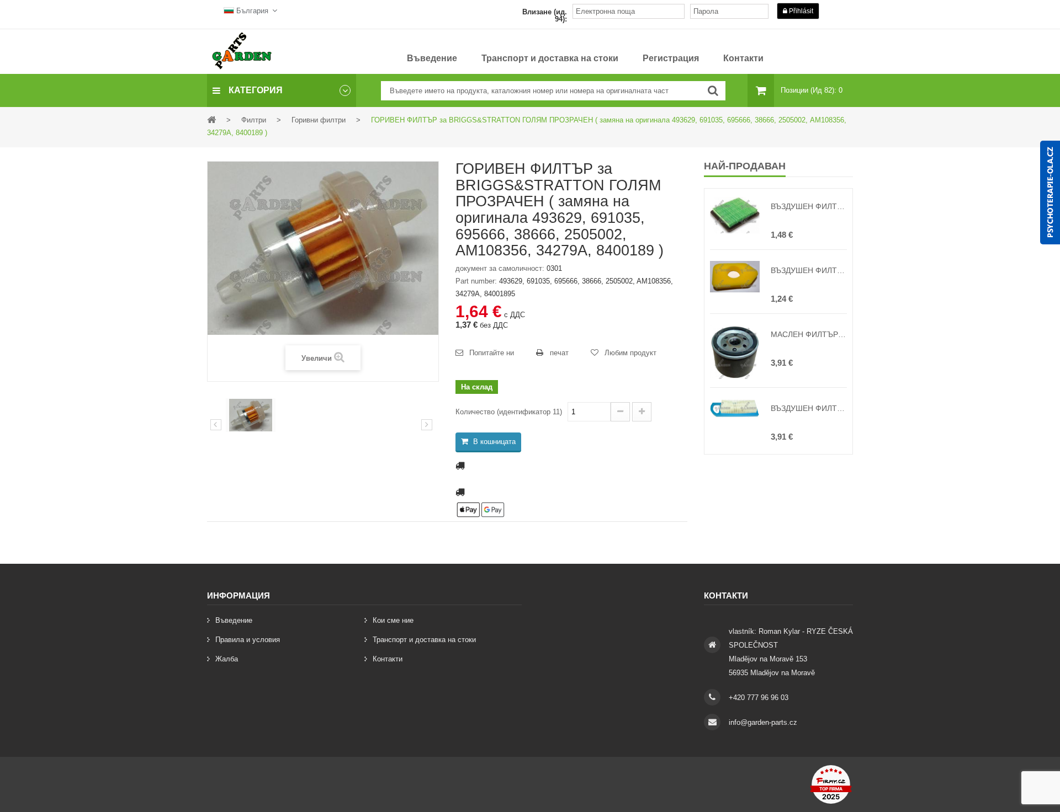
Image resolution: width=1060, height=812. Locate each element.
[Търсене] (713, 90)
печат (559, 353)
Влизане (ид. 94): (544, 15)
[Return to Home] (211, 119)
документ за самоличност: (499, 268)
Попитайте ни (491, 353)
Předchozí (215, 424)
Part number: (476, 281)
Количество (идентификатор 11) (508, 412)
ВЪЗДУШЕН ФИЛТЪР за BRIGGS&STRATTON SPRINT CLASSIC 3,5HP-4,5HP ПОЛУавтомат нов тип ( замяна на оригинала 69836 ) (809, 270)
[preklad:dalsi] (426, 424)
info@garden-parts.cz (763, 722)
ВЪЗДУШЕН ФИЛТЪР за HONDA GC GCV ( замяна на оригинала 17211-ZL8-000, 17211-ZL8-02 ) (809, 206)
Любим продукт (630, 353)
